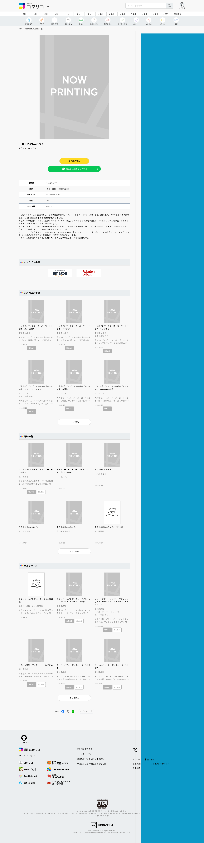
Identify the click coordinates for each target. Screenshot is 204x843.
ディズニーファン (84, 753)
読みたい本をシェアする (76, 169)
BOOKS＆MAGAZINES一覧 (34, 29)
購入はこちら (74, 161)
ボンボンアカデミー (85, 749)
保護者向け (178, 14)
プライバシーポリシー (160, 763)
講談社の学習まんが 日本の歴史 (90, 758)
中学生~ (166, 14)
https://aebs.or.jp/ (102, 815)
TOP (20, 29)
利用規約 (150, 759)
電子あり (31, 348)
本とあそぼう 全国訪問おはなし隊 (91, 763)
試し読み (41, 492)
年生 (101, 13)
